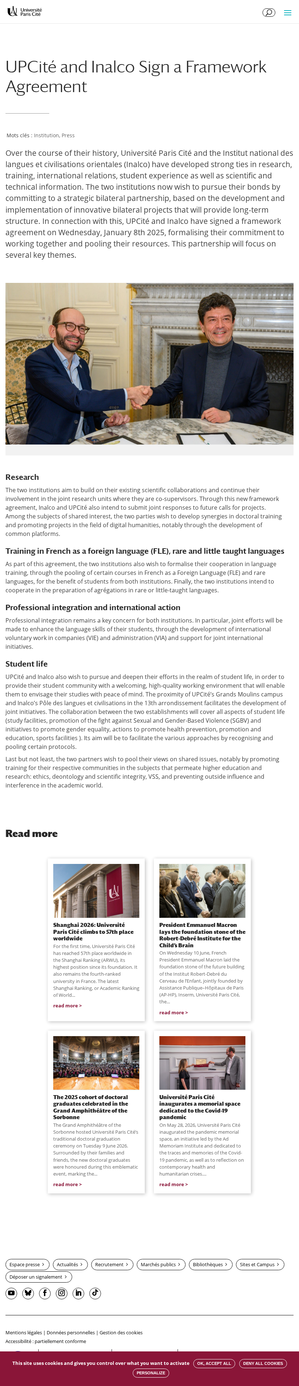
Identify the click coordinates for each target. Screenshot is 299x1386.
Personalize (151, 1373)
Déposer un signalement (35, 1277)
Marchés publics (158, 1264)
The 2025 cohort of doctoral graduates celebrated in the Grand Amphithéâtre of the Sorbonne (90, 1107)
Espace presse (24, 1264)
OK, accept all (214, 1363)
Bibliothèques (208, 1264)
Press (68, 135)
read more (65, 1005)
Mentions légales (23, 1332)
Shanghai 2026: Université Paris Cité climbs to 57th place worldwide (93, 931)
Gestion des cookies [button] (121, 1332)
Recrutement (109, 1264)
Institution (46, 135)
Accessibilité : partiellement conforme (45, 1341)
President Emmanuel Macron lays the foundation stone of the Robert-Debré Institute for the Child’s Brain (202, 934)
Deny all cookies (263, 1363)
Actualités (67, 1264)
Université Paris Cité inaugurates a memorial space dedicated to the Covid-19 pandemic (199, 1107)
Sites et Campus (257, 1264)
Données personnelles (71, 1332)
